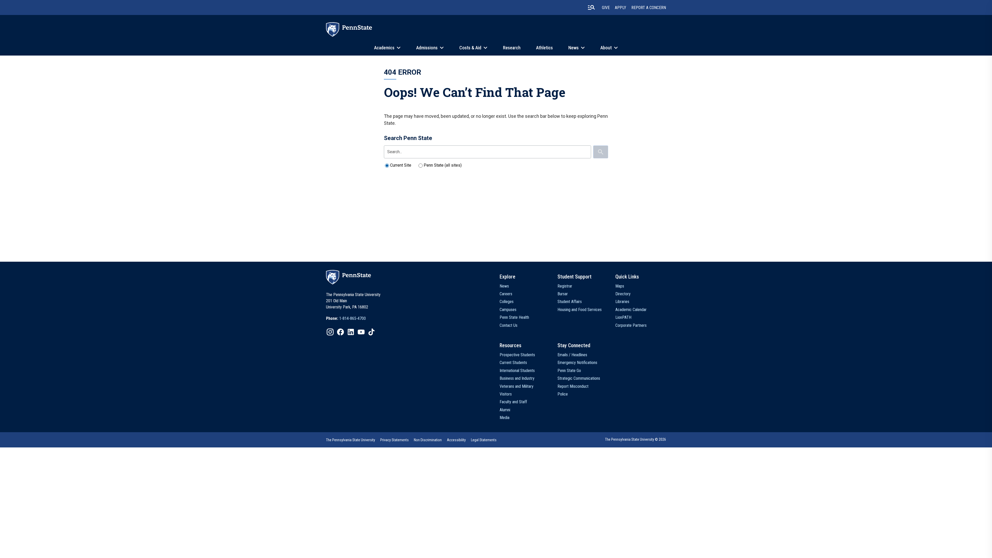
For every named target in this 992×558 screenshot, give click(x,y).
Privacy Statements (394, 440)
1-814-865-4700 (352, 318)
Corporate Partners (631, 325)
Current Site (400, 165)
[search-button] (591, 7)
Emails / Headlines (572, 354)
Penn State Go (569, 370)
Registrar (564, 286)
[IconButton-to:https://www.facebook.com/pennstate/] (340, 332)
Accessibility (456, 440)
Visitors (506, 394)
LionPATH (623, 317)
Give (606, 7)
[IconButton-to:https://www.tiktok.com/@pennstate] (371, 332)
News (573, 47)
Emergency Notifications (577, 362)
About (606, 47)
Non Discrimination (428, 440)
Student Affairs (569, 301)
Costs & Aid (470, 47)
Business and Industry (517, 378)
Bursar (562, 293)
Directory (623, 293)
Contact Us (508, 325)
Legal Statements (484, 440)
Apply (620, 7)
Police (562, 394)
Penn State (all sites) (443, 165)
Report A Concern (648, 7)
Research (512, 47)
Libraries (622, 301)
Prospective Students (517, 354)
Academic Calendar (631, 309)
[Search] (600, 151)
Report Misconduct (572, 386)
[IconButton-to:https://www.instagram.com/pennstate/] (330, 332)
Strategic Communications (578, 378)
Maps (619, 286)
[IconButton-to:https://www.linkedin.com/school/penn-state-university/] (351, 332)
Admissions (427, 47)
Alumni (505, 409)
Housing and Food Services (579, 309)
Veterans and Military (516, 386)
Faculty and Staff (513, 401)
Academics (384, 47)
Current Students (513, 362)
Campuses (508, 309)
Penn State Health (514, 317)
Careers (506, 293)
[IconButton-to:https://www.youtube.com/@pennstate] (361, 332)
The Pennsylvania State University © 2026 (635, 439)
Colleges (507, 301)
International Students (517, 370)
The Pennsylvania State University (350, 440)
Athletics (544, 47)
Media (504, 417)
